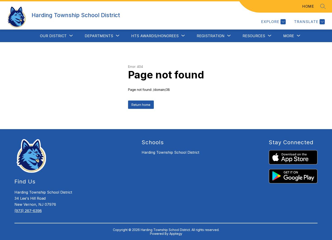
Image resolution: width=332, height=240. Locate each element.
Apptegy (175, 233)
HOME (308, 6)
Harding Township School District (170, 152)
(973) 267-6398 (28, 210)
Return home (140, 105)
